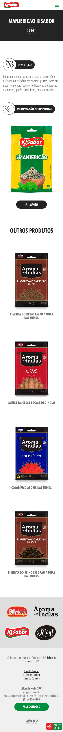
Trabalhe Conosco (31, 671)
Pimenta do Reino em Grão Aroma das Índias (31, 574)
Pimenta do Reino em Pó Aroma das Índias (31, 316)
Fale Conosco (31, 707)
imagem (33, 204)
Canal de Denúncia (32, 678)
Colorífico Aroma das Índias (31, 488)
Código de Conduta (31, 675)
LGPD (37, 661)
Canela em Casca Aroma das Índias (31, 403)
